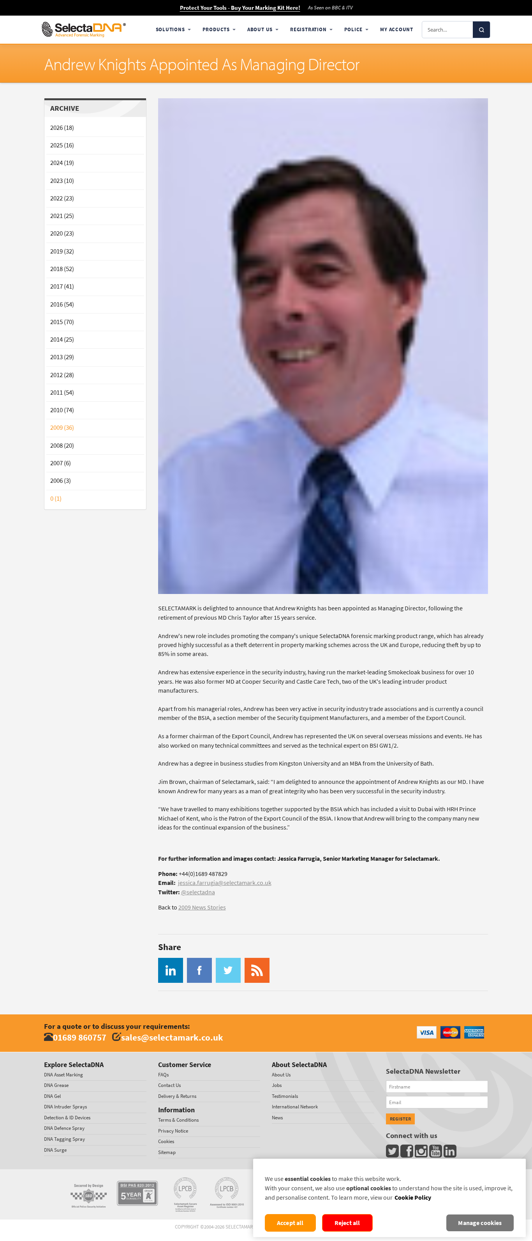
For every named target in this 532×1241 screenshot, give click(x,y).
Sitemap (167, 1152)
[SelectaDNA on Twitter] (393, 1153)
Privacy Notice (173, 1131)
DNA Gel (52, 1096)
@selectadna (198, 892)
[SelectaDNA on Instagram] (422, 1153)
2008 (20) (62, 445)
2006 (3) (60, 480)
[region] (389, 1198)
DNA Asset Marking (63, 1074)
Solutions (170, 29)
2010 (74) (62, 410)
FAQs (163, 1074)
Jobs (277, 1085)
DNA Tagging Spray (64, 1139)
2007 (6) (60, 463)
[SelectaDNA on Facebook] (407, 1153)
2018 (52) (62, 268)
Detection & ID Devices (67, 1117)
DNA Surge (55, 1150)
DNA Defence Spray (64, 1128)
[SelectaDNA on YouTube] (436, 1153)
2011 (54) (62, 392)
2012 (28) (62, 375)
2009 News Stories (202, 907)
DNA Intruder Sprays (65, 1106)
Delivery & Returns (177, 1096)
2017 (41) (62, 286)
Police (353, 29)
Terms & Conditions (178, 1120)
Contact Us (169, 1085)
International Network (295, 1106)
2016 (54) (62, 304)
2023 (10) (62, 180)
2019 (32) (62, 251)
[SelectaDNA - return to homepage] (84, 29)
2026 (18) (62, 127)
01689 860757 (79, 1037)
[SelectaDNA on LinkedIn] (451, 1153)
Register (400, 1119)
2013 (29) (62, 357)
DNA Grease (56, 1085)
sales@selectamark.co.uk (172, 1037)
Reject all (347, 1223)
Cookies (166, 1141)
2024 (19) (62, 162)
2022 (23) (62, 198)
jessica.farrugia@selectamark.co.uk (224, 883)
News (277, 1117)
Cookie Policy (413, 1197)
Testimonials (285, 1096)
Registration (308, 29)
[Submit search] (481, 29)
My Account (396, 29)
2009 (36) (62, 427)
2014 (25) (62, 339)
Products (216, 29)
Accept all (290, 1223)
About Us (260, 29)
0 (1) (56, 498)
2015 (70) (62, 321)
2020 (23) (62, 233)
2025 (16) (62, 145)
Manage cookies (480, 1223)
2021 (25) (62, 215)
